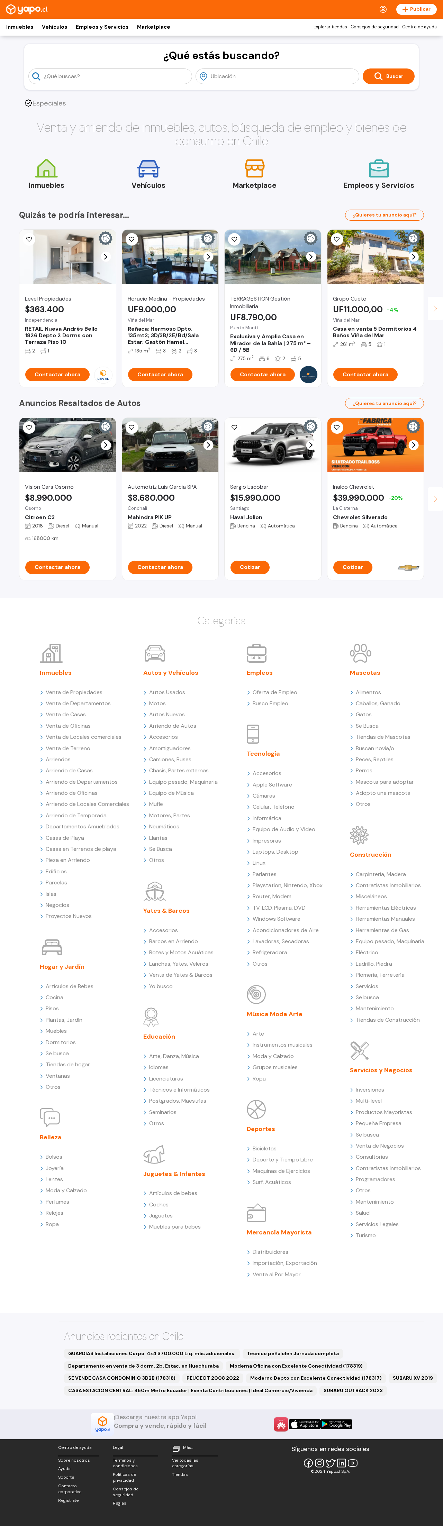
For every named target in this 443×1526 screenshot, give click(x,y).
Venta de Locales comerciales (83, 737)
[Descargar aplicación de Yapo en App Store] (304, 1424)
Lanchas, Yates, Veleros (178, 963)
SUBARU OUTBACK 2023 (353, 1390)
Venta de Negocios (380, 1145)
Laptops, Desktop (275, 851)
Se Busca (160, 849)
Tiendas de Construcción (388, 1019)
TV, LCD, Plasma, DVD (279, 907)
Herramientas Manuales (385, 918)
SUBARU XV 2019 (413, 1378)
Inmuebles (19, 27)
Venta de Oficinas (68, 725)
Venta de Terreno (68, 748)
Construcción (370, 855)
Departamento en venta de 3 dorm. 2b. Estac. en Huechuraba (143, 1366)
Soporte (66, 1477)
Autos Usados (167, 692)
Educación (159, 1036)
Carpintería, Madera (381, 874)
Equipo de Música (171, 793)
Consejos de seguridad (375, 27)
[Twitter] (330, 1463)
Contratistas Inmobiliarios (388, 885)
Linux (259, 862)
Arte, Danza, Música (174, 1056)
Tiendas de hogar (68, 1064)
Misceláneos (371, 896)
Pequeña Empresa (378, 1123)
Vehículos (54, 27)
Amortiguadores (170, 748)
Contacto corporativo (70, 1489)
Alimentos (368, 692)
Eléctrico (367, 952)
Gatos (364, 714)
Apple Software (272, 784)
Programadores (375, 1179)
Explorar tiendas (330, 27)
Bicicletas (265, 1148)
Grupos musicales (275, 1067)
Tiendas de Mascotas (383, 737)
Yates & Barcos (166, 911)
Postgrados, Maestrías (177, 1100)
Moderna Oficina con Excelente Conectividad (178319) (296, 1366)
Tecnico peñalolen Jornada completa (293, 1353)
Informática (267, 818)
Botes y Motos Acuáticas (181, 952)
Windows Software (276, 918)
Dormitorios (61, 1042)
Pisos (52, 1008)
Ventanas (58, 1075)
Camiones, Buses (170, 759)
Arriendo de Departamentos (82, 781)
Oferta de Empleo (275, 692)
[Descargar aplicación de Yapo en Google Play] (336, 1424)
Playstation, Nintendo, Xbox (288, 885)
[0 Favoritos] (29, 239)
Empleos (260, 673)
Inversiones (370, 1089)
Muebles (56, 1031)
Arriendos (58, 759)
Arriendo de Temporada (76, 815)
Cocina (54, 997)
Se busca (57, 1053)
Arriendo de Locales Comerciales (87, 804)
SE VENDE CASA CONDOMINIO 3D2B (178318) (121, 1378)
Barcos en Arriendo (173, 941)
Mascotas (365, 673)
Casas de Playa (65, 838)
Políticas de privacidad (124, 1477)
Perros (364, 770)
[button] (106, 257)
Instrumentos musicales (283, 1044)
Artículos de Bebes (69, 986)
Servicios (367, 986)
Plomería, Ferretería (380, 974)
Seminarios (163, 1112)
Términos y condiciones (125, 1463)
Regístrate (68, 1500)
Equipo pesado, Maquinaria (183, 781)
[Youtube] (352, 1463)
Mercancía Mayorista (279, 1232)
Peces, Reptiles (375, 759)
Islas (51, 894)
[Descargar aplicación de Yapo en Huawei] (281, 1424)
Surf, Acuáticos (272, 1182)
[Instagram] (319, 1463)
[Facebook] (308, 1463)
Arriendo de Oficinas (72, 793)
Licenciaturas (166, 1078)
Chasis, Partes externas (179, 770)
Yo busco (161, 986)
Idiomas (159, 1067)
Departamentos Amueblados (82, 826)
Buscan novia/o (375, 748)
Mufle (156, 804)
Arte (258, 1033)
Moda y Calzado (66, 1190)
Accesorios (163, 737)
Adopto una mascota (383, 793)
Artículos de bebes (173, 1193)
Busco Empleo (270, 703)
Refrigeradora (270, 952)
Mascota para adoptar (385, 781)
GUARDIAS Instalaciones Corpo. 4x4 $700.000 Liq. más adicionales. (152, 1353)
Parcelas (56, 882)
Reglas (119, 1503)
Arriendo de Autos (172, 725)
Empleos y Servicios (102, 27)
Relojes (54, 1212)
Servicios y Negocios (381, 1070)
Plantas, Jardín (64, 1019)
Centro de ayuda (419, 27)
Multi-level (369, 1100)
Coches (159, 1204)
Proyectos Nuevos (69, 916)
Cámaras (264, 795)
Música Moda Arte (274, 1014)
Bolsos (54, 1156)
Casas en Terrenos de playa (81, 849)
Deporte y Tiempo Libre (283, 1159)
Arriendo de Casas (69, 770)
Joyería (55, 1168)
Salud (363, 1212)
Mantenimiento (375, 1008)
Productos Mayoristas (384, 1112)
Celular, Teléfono (274, 806)
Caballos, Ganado (378, 703)
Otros (53, 1087)
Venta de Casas (66, 714)
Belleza (51, 1137)
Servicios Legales (377, 1224)
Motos (157, 703)
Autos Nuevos (167, 714)
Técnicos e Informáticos (179, 1089)
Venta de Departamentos (78, 703)
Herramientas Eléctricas (386, 907)
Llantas (158, 838)
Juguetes (161, 1215)
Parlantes (265, 874)
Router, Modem (272, 896)
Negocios (57, 905)
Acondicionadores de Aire (286, 930)
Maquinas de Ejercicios (281, 1171)
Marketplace (153, 27)
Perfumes (57, 1201)
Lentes (54, 1179)
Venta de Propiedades (74, 692)
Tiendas (180, 1474)
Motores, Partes (169, 815)
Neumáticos (164, 826)
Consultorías (372, 1156)
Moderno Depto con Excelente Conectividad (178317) (316, 1378)
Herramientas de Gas (382, 930)
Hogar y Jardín (62, 967)
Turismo (366, 1235)
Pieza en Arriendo (68, 860)
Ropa (52, 1224)
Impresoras (267, 840)
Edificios (56, 871)
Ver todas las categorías (185, 1463)
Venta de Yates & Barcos (181, 974)
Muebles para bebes (175, 1226)
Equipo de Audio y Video (284, 829)
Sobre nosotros (74, 1460)
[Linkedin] (341, 1463)
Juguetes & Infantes (174, 1174)
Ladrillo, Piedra (374, 963)
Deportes (261, 1129)
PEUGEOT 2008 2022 (213, 1378)
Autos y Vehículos (170, 673)
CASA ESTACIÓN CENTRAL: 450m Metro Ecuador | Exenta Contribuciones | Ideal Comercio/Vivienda (190, 1390)
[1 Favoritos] (29, 427)
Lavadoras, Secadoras (281, 941)
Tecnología (263, 754)
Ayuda (64, 1468)
